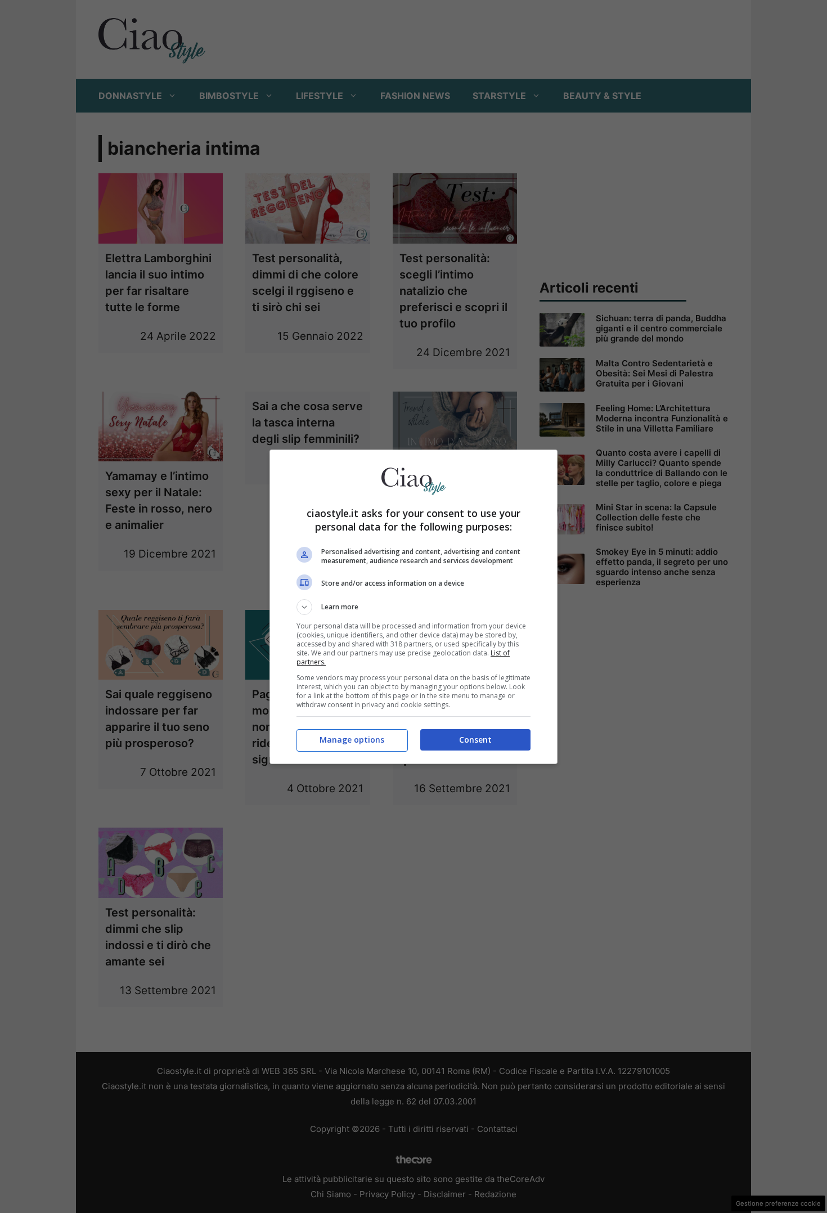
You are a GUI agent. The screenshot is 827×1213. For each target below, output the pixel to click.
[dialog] (413, 607)
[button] (413, 607)
